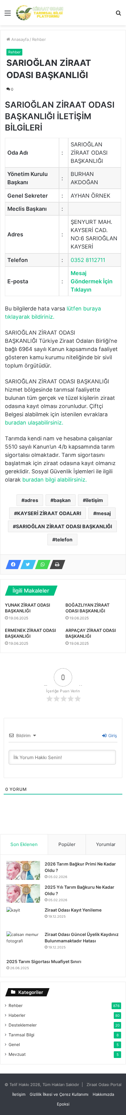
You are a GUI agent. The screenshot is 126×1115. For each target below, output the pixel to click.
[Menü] (8, 15)
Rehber (39, 39)
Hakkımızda (103, 1094)
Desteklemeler (23, 1025)
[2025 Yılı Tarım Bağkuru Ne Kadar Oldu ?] (23, 893)
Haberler (17, 1015)
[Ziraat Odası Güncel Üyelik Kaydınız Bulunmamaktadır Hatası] (23, 942)
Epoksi (63, 1104)
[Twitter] (26, 564)
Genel (14, 1044)
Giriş (112, 735)
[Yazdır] (56, 564)
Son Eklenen (24, 844)
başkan (62, 500)
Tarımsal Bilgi (21, 1034)
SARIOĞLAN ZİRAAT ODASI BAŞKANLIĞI (64, 526)
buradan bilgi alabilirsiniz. (54, 479)
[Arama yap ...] (118, 15)
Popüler (67, 844)
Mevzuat (17, 1054)
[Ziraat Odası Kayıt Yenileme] (23, 917)
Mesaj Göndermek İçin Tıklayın (92, 281)
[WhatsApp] (41, 564)
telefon (63, 539)
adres (31, 500)
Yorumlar (106, 844)
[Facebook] (12, 564)
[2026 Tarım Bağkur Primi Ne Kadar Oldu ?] (23, 870)
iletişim (94, 500)
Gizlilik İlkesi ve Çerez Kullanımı (59, 1094)
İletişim (18, 1094)
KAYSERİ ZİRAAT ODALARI (49, 513)
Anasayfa (19, 39)
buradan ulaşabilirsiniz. (34, 422)
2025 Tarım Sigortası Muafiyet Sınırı (43, 961)
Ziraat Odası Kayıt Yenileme (73, 909)
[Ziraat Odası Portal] (39, 12)
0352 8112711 (88, 260)
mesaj (103, 513)
